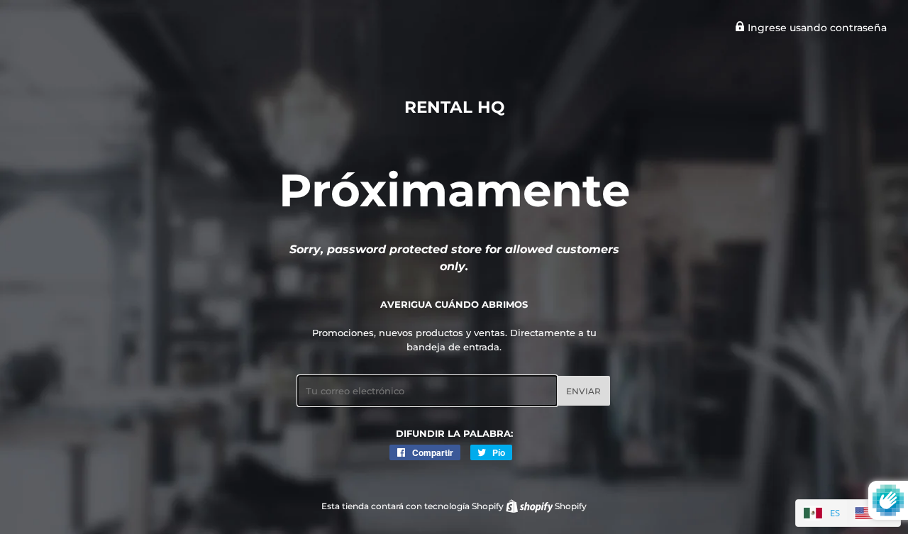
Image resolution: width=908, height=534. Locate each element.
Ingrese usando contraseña (816, 27)
